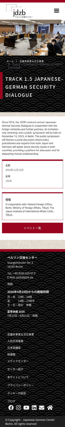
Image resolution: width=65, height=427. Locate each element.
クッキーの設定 (16, 393)
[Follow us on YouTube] (26, 408)
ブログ (11, 401)
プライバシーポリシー (20, 385)
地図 (10, 284)
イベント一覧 (32, 228)
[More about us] (50, 408)
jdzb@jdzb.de (24, 277)
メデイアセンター (18, 361)
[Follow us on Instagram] (18, 408)
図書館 (11, 354)
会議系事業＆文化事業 (32, 61)
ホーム (10, 61)
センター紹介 (15, 369)
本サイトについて (18, 377)
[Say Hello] (41, 408)
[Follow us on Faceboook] (11, 408)
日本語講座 (14, 348)
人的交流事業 (15, 341)
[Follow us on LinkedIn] (34, 408)
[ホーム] (19, 11)
